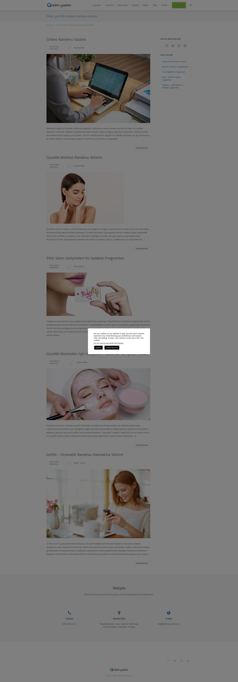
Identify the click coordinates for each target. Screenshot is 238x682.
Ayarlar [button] (98, 347)
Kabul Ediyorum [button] (112, 347)
